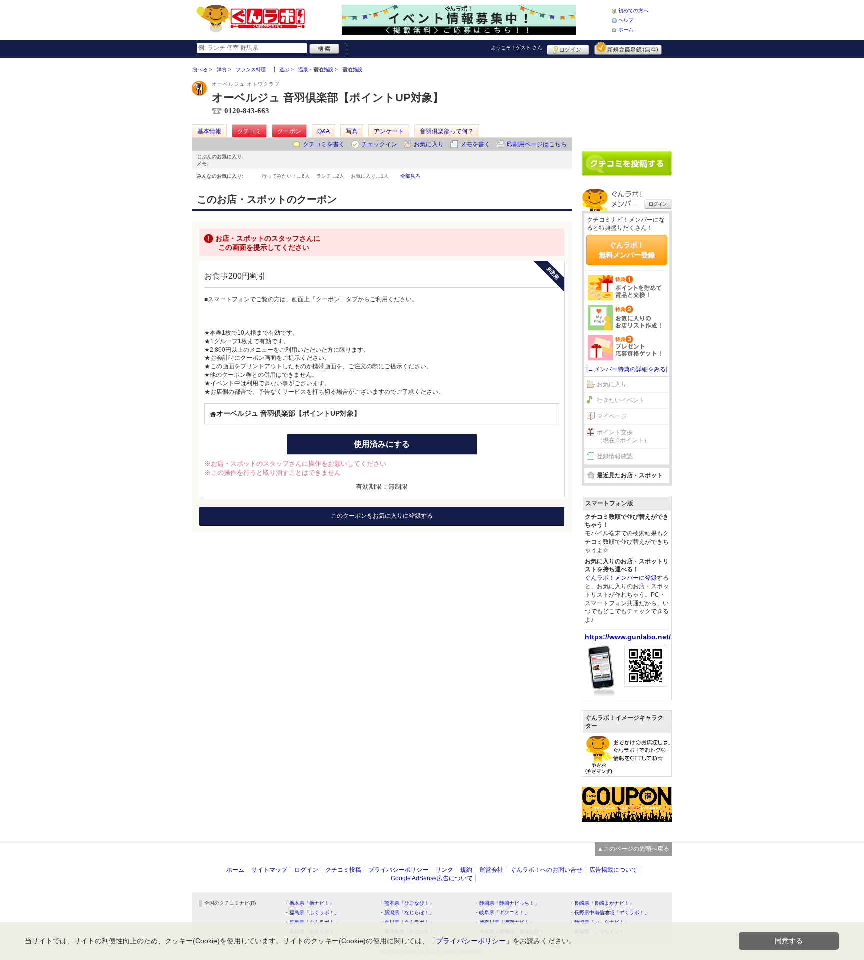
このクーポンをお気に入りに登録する (382, 516)
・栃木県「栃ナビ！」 (309, 903)
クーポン (290, 131)
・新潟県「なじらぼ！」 (407, 913)
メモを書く (475, 144)
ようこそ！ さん (516, 47)
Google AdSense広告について (432, 878)
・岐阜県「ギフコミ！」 (502, 913)
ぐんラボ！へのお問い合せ (546, 870)
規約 (466, 870)
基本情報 (210, 131)
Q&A (324, 131)
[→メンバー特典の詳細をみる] (627, 369)
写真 (352, 131)
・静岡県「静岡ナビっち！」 (507, 903)
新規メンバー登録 (628, 48)
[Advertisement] (627, 101)
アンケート (389, 131)
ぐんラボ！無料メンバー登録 (627, 250)
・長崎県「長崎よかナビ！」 (602, 903)
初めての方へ (633, 11)
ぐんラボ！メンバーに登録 (621, 578)
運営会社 (492, 870)
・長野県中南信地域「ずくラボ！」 (610, 913)
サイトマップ (270, 870)
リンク (445, 870)
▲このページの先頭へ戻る (634, 849)
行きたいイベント (621, 400)
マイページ (612, 416)
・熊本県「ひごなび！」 (407, 903)
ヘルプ (626, 20)
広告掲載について (614, 870)
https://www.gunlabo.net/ (628, 637)
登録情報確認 (615, 456)
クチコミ (250, 131)
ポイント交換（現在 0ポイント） (623, 436)
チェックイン (380, 144)
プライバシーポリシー (398, 870)
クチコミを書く (324, 144)
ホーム (626, 29)
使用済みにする (382, 444)
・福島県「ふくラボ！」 (312, 913)
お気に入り (429, 144)
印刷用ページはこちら (537, 144)
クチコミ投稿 (344, 870)
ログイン (568, 48)
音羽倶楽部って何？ (447, 131)
